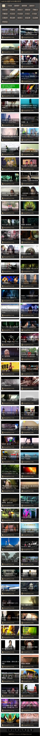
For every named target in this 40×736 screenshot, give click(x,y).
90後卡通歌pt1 (6, 283)
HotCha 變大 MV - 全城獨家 (10, 327)
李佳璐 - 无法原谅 (7, 678)
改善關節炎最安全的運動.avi (10, 93)
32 (31, 730)
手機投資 (5, 14)
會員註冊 (27, 18)
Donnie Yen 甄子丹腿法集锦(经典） (10, 106)
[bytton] (4, 5)
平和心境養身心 (26, 634)
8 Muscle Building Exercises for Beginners (29, 282)
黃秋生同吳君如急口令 (8, 429)
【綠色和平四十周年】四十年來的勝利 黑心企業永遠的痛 (29, 560)
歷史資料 (12, 18)
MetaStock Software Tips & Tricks (9, 311)
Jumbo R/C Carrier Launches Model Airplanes (29, 457)
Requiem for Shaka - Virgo (9, 166)
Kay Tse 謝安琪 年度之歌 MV (30, 268)
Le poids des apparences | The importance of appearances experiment (29, 355)
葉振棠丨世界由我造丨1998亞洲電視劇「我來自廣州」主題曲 (10, 194)
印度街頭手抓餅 (26, 239)
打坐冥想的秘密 (26, 254)
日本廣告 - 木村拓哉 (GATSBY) (27, 589)
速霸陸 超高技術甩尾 (8, 49)
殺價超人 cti (5, 210)
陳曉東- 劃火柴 (6, 444)
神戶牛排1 (24, 385)
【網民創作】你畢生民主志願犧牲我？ (10, 531)
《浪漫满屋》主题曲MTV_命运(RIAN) (30, 194)
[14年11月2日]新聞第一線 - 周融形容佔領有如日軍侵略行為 (29, 48)
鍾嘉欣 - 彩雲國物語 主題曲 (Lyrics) (29, 296)
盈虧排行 (32, 5)
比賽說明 (5, 18)
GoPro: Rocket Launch (8, 546)
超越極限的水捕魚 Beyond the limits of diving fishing (29, 106)
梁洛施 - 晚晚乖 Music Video (10, 341)
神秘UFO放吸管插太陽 (28, 473)
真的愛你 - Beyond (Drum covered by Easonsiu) (28, 62)
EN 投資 (34, 14)
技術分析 (5, 9)
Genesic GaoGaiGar (7, 722)
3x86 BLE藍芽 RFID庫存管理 (11, 1)
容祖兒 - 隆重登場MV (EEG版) (10, 604)
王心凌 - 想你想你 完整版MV (29, 706)
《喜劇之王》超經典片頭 (28, 327)
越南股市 (16, 5)
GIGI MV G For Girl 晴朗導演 (29, 721)
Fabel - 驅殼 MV (26, 605)
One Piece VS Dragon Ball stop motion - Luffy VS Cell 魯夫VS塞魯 (29, 677)
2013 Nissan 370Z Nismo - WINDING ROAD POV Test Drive (10, 472)
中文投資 (20, 14)
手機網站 (12, 9)
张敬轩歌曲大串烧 (7, 180)
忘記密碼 (35, 18)
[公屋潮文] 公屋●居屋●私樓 (29, 180)
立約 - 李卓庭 (6, 371)
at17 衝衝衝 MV (6, 385)
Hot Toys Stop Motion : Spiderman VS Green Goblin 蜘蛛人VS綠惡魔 (29, 692)
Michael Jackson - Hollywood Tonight (10, 618)
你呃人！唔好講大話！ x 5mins (9, 414)
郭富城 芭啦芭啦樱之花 (9, 34)
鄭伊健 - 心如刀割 (7, 649)
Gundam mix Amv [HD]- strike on (28, 92)
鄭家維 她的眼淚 (26, 224)
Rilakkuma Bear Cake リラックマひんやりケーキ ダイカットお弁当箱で (29, 428)
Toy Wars (4, 517)
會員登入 (20, 18)
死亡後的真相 (6, 356)
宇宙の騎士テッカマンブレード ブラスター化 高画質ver (10, 560)
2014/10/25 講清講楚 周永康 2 (29, 311)
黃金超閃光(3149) (9, 37)
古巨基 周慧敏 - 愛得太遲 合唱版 (10, 662)
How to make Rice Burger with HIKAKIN (10, 77)
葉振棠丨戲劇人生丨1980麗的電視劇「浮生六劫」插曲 (10, 692)
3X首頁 (10, 5)
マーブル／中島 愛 (27, 444)
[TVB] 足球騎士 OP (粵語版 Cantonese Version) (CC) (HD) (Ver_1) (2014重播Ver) (29, 136)
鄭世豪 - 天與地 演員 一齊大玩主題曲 (29, 340)
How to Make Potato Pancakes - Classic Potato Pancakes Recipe (10, 63)
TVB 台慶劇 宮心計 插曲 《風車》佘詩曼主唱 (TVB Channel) (10, 706)
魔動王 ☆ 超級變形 (27, 210)
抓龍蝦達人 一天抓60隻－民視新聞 (10, 150)
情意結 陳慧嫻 (25, 663)
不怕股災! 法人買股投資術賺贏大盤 (10, 457)
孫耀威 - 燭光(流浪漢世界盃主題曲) (29, 370)
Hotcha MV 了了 (6, 224)
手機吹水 (35, 9)
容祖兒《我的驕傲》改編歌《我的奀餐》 (10, 253)
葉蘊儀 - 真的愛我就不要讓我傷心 (29, 648)
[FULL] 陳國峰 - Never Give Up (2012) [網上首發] (29, 414)
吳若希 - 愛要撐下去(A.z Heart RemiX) (28, 501)
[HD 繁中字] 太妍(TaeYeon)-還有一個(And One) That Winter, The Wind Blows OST (10, 487)
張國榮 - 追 (24, 122)
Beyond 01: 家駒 (26, 546)
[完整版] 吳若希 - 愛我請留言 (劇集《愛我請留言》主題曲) (29, 531)
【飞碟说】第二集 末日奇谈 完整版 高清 (29, 487)
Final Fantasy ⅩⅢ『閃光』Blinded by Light (9, 267)
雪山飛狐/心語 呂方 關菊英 (29, 166)
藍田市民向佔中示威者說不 (29, 400)
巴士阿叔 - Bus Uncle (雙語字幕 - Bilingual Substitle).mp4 (30, 33)
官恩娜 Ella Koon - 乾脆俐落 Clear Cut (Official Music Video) (10, 121)
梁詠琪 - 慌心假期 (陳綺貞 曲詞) (29, 574)
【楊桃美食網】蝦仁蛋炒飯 (29, 151)
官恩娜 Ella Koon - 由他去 (29, 619)
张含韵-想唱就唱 (26, 517)
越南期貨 (24, 5)
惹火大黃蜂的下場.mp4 (9, 590)
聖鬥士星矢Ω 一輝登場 (8, 634)
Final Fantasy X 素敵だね (9, 297)
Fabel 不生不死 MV (7, 239)
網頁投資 (27, 9)
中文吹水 (12, 14)
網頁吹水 (20, 9)
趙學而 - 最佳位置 (7, 502)
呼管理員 (5, 22)
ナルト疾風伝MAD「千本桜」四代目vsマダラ (9, 574)
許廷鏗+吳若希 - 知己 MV (9, 400)
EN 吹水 (27, 14)
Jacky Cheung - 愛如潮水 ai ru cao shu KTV (29, 77)
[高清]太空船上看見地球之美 (10, 136)
